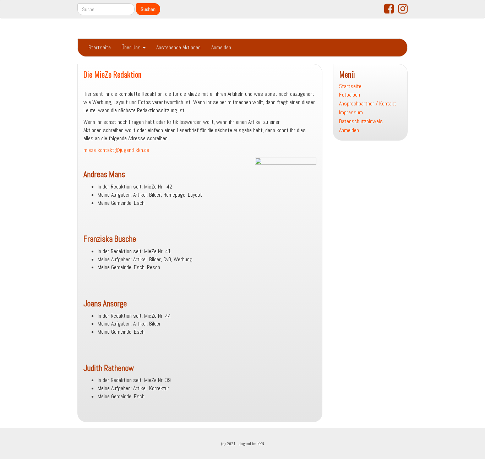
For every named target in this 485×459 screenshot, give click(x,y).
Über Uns (131, 47)
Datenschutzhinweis (361, 121)
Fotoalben (349, 94)
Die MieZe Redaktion (112, 74)
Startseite (99, 47)
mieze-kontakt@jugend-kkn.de (116, 150)
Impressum (351, 112)
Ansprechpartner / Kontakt (367, 103)
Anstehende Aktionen (178, 47)
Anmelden (221, 47)
